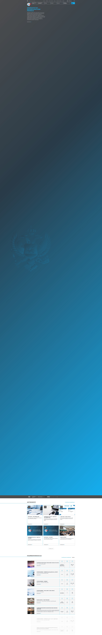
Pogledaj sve (51, 548)
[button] (35, 3)
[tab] (69, 502)
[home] (29, 4)
